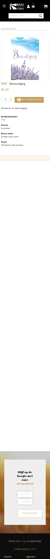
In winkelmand (31, 100)
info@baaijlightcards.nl (25, 549)
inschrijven (30, 513)
